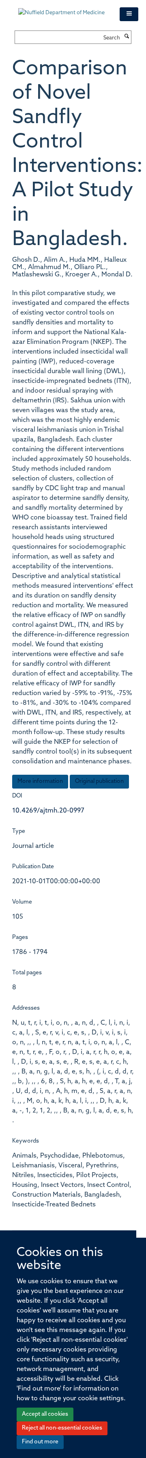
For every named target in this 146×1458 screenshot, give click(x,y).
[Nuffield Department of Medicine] (62, 9)
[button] (129, 14)
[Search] (126, 37)
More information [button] (40, 781)
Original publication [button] (99, 781)
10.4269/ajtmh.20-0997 (48, 811)
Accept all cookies (45, 1414)
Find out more (40, 1442)
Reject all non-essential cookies (62, 1428)
